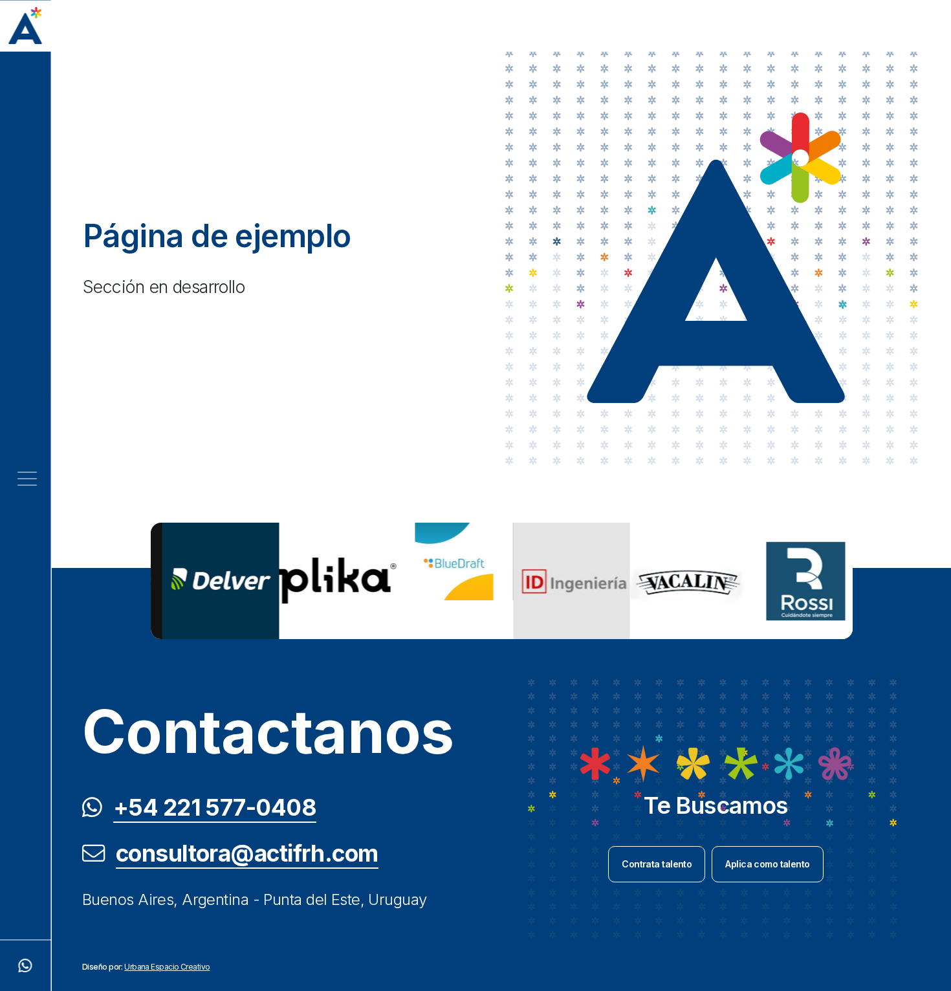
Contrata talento (657, 863)
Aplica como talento (767, 863)
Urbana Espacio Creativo (167, 967)
